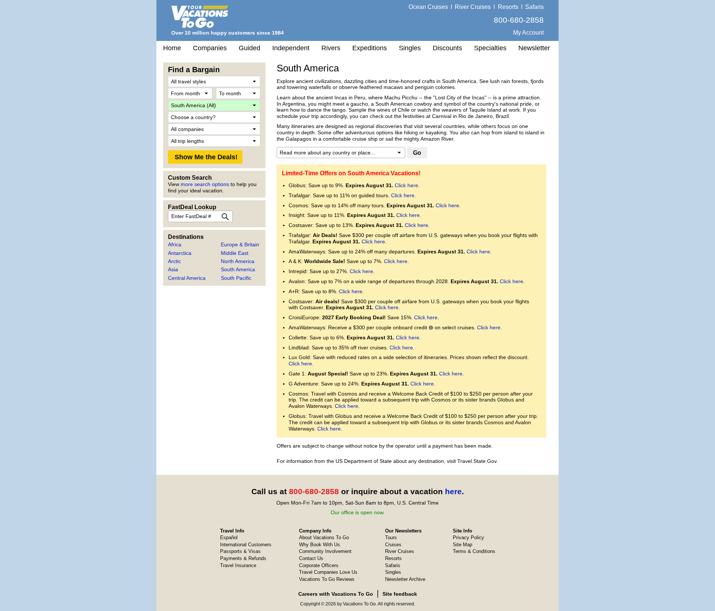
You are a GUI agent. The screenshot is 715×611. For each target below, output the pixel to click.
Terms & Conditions (474, 551)
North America (237, 261)
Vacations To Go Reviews (327, 579)
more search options (205, 184)
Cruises (393, 544)
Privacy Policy (468, 537)
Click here (406, 185)
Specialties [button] (490, 48)
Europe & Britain (240, 244)
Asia (173, 269)
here (453, 491)
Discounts (447, 48)
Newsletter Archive (405, 579)
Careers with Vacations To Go (335, 594)
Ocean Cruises (428, 7)
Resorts (508, 7)
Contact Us (311, 558)
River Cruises (473, 7)
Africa (174, 244)
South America (238, 269)
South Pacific (236, 278)
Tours (391, 537)
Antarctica (179, 253)
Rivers (330, 48)
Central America (187, 278)
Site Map (462, 544)
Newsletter (534, 48)
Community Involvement (325, 551)
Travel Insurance (238, 565)
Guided (249, 48)
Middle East (234, 253)
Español (229, 537)
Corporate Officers (319, 565)
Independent (290, 48)
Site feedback (399, 594)
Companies (210, 48)
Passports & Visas (240, 551)
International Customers (245, 544)
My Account (528, 32)
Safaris (534, 7)
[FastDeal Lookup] (225, 216)
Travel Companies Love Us (328, 572)
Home (172, 48)
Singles (410, 48)
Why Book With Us (319, 544)
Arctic (174, 261)
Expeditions (369, 48)
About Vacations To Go (324, 537)
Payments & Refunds (243, 558)
